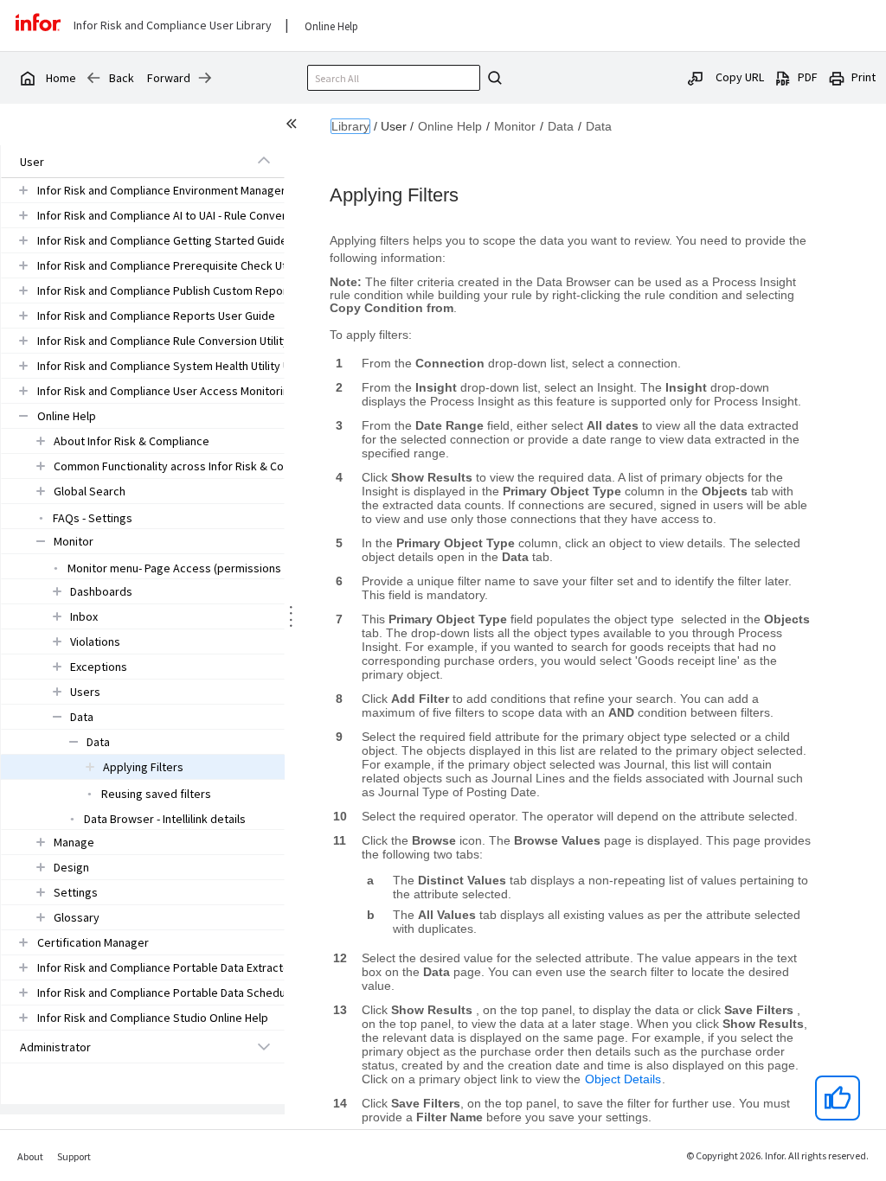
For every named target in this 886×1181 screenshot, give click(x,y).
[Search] (492, 78)
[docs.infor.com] (27, 78)
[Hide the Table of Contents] (294, 126)
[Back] (93, 78)
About (30, 1156)
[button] (123, 161)
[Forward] (205, 78)
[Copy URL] (695, 77)
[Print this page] (836, 77)
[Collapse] (264, 161)
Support (74, 1156)
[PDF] (783, 77)
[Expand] (23, 190)
